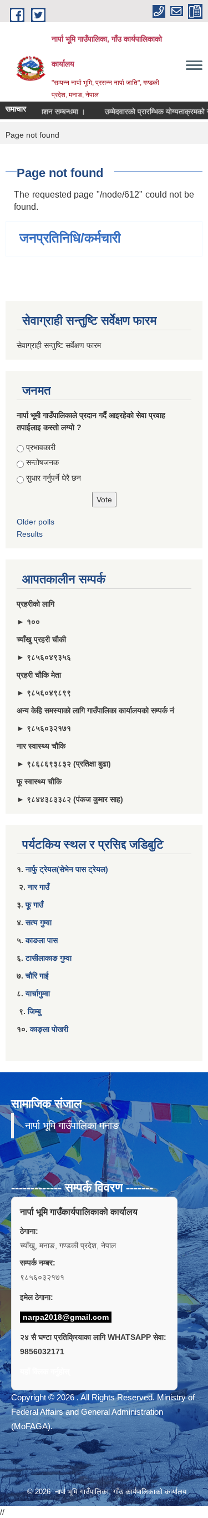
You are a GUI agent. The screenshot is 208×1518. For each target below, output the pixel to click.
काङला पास (42, 940)
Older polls (35, 521)
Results (30, 533)
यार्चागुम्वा (38, 993)
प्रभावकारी (40, 447)
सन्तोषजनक (42, 462)
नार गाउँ (38, 886)
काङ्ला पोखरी (49, 1029)
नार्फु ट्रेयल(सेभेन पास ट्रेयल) (67, 869)
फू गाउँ (34, 904)
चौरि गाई (37, 975)
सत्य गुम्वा (39, 922)
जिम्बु (34, 1011)
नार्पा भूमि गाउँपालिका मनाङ (72, 1125)
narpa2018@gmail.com (66, 1317)
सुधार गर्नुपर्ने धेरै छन (53, 477)
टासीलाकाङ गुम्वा (49, 958)
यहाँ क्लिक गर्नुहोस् (44, 1371)
